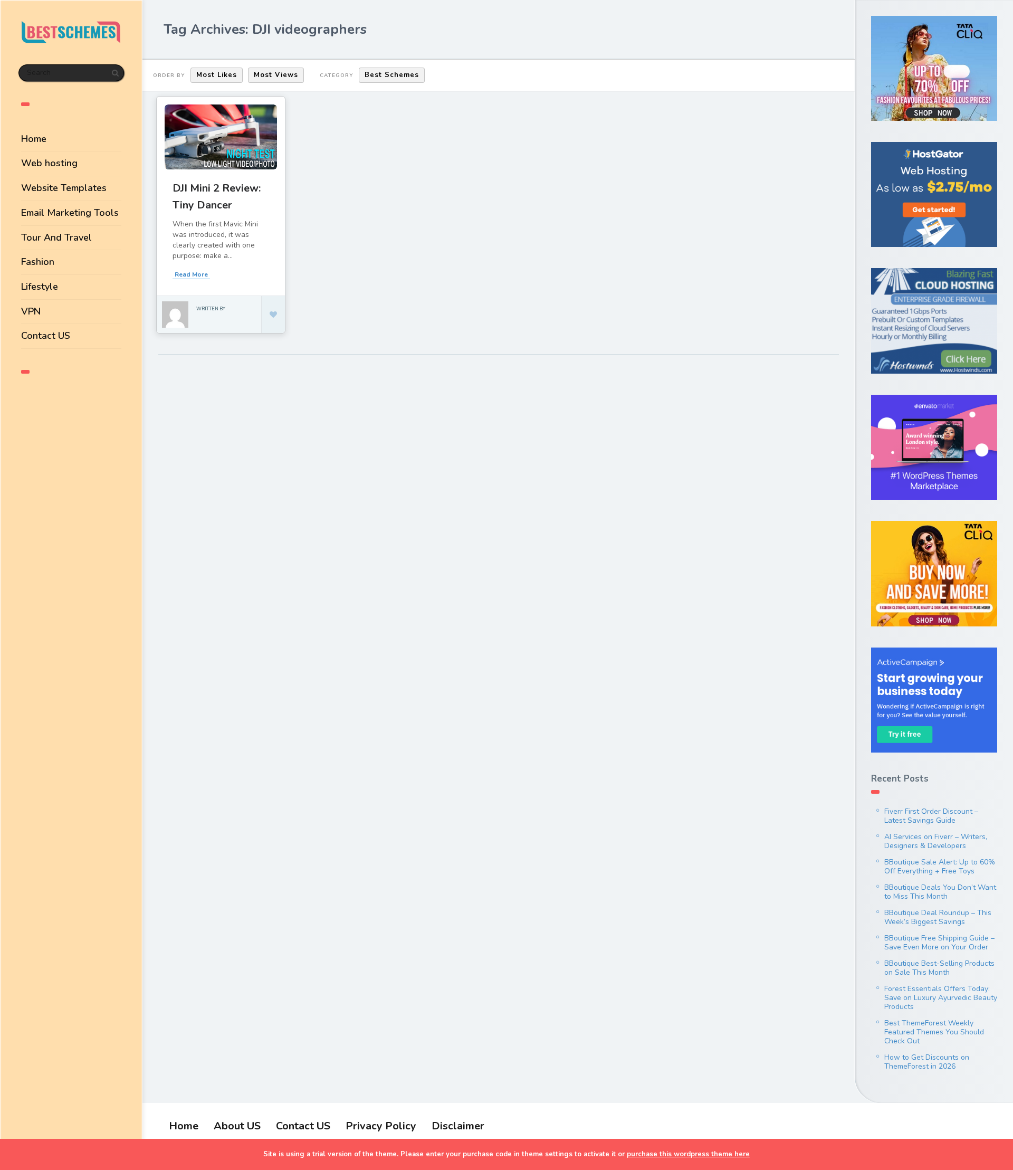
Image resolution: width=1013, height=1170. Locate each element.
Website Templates (64, 188)
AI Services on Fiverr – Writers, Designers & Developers (935, 841)
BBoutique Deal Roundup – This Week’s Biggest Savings (937, 917)
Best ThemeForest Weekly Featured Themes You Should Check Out (934, 1032)
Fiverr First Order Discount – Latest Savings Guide (931, 815)
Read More (191, 274)
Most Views (276, 75)
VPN (31, 311)
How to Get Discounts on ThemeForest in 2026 (926, 1061)
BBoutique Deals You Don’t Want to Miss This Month (940, 891)
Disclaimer (458, 1126)
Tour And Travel (56, 237)
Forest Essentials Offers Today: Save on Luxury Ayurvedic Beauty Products (940, 998)
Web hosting (49, 163)
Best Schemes (392, 75)
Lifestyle (39, 286)
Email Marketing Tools (70, 212)
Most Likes (216, 75)
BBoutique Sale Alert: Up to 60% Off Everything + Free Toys (939, 866)
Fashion (37, 261)
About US (237, 1126)
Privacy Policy (381, 1126)
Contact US (45, 335)
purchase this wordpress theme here (688, 1154)
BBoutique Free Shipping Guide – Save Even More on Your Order (939, 942)
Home (33, 138)
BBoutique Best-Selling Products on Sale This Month (939, 967)
